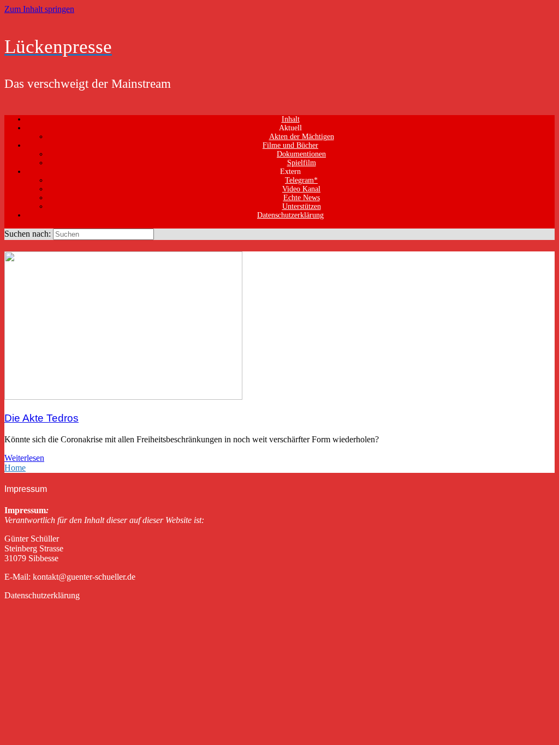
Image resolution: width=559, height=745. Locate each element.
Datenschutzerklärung (290, 215)
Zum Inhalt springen (39, 9)
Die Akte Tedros (41, 418)
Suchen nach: (27, 233)
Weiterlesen (24, 457)
